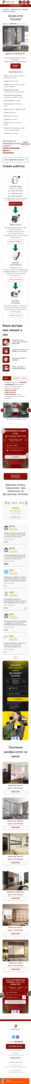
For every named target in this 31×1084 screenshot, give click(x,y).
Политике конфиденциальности (14, 462)
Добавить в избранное (15, 1062)
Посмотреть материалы (15, 476)
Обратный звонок (15, 1046)
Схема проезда (15, 1057)
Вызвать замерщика (15, 241)
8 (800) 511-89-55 (16, 191)
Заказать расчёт (15, 66)
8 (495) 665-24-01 (17, 193)
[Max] (17, 738)
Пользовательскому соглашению (15, 463)
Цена (6, 378)
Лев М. (11, 570)
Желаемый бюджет (16, 450)
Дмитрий (12, 548)
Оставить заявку (15, 203)
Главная (6, 9)
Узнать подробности (25, 143)
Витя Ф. (11, 636)
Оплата (24, 378)
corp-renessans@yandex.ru (15, 1050)
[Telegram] (14, 738)
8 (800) (15, 1042)
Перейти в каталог (15, 315)
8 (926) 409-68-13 (17, 196)
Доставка (16, 378)
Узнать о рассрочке (15, 279)
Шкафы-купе (15, 9)
